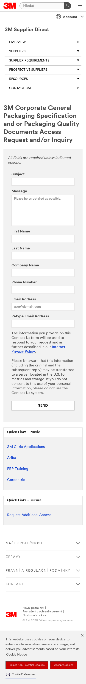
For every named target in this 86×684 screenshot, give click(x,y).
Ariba (11, 458)
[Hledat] (67, 5)
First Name (20, 231)
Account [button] (70, 17)
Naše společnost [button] (24, 543)
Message (19, 191)
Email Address (23, 299)
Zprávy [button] (13, 557)
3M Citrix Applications (26, 447)
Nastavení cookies (34, 615)
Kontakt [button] (15, 584)
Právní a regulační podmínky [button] (38, 570)
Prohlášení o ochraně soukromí (42, 611)
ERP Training (17, 469)
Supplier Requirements (29, 60)
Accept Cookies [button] (63, 665)
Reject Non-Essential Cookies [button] (26, 665)
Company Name (25, 265)
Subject (18, 174)
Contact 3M (20, 88)
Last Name (20, 248)
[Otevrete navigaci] (80, 6)
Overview (17, 42)
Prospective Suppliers (28, 70)
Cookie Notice (16, 654)
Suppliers (17, 51)
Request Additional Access (29, 515)
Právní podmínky (33, 607)
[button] (21, 674)
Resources (18, 79)
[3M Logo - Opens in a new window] (9, 5)
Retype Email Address (30, 316)
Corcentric (16, 480)
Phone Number (24, 282)
